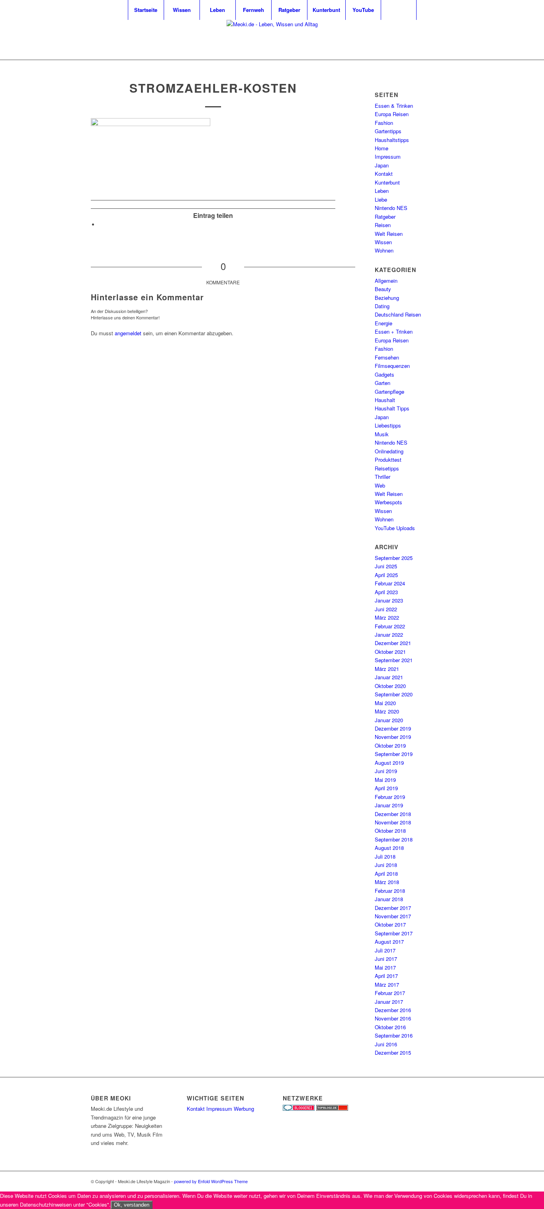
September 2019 (394, 754)
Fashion (384, 122)
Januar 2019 (389, 805)
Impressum (388, 156)
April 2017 (386, 976)
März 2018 (387, 882)
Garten (382, 383)
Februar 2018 (390, 890)
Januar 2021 (389, 677)
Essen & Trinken (394, 105)
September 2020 (394, 694)
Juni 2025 (386, 566)
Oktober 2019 (390, 745)
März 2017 (387, 984)
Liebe (381, 199)
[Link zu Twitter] (423, 40)
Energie (383, 323)
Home (381, 148)
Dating (382, 306)
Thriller (382, 476)
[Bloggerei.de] (299, 1108)
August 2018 (389, 847)
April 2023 (386, 592)
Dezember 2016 (393, 1010)
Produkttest (388, 459)
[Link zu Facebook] (447, 40)
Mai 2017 (385, 967)
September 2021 (394, 660)
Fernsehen (387, 357)
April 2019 (386, 788)
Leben (382, 190)
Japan (382, 165)
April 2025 (386, 575)
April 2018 (386, 873)
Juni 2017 (386, 958)
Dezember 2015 (393, 1052)
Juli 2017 (385, 950)
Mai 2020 (385, 703)
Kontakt (384, 173)
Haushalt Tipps (392, 408)
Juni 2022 (386, 609)
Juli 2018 (385, 856)
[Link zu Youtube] (435, 40)
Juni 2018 (386, 865)
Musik (382, 434)
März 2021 (387, 669)
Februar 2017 (390, 993)
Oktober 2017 (390, 924)
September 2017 (394, 933)
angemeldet (128, 333)
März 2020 (387, 711)
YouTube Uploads (395, 528)
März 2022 (387, 617)
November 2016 (393, 1018)
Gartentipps (388, 131)
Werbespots (388, 502)
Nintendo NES (391, 208)
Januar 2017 (389, 1001)
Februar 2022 (390, 626)
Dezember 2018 (393, 814)
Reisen (383, 225)
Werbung (244, 1108)
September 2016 (394, 1035)
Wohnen (384, 250)
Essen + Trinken (394, 331)
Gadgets (384, 374)
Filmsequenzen (392, 365)
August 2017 (389, 941)
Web (380, 485)
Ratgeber (385, 216)
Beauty (383, 289)
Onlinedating (389, 451)
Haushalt (385, 400)
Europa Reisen (392, 114)
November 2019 (393, 737)
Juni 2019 (386, 771)
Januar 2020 (389, 720)
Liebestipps (388, 425)
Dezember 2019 (393, 728)
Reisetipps (387, 468)
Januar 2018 (389, 899)
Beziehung (387, 297)
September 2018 (394, 839)
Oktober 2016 (390, 1027)
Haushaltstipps (392, 140)
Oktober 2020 (390, 686)
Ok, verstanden (131, 1205)
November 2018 (393, 822)
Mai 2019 (385, 779)
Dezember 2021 (393, 643)
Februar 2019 (390, 797)
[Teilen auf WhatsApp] (101, 224)
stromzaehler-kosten (213, 87)
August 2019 (389, 762)
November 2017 (393, 916)
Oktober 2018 (390, 830)
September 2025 (394, 558)
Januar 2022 (389, 634)
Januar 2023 (389, 600)
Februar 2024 (390, 583)
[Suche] (399, 10)
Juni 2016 (386, 1044)
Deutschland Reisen (398, 314)
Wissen (383, 242)
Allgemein (386, 280)
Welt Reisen (389, 233)
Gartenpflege (389, 391)
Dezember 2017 (393, 908)
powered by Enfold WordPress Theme (211, 1181)
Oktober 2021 (390, 651)
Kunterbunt (387, 182)
